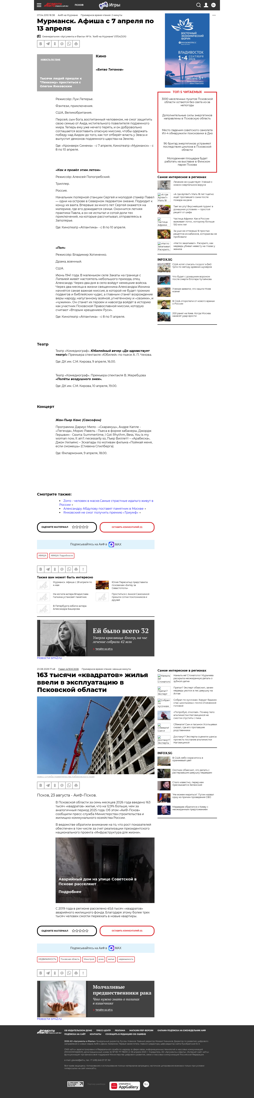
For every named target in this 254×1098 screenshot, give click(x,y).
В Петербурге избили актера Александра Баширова (69, 607)
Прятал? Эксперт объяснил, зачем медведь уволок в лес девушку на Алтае (193, 690)
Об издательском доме (78, 1030)
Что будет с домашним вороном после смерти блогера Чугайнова (192, 278)
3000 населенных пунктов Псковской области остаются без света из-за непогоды (187, 102)
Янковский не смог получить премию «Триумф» (100, 512)
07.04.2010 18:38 (46, 15)
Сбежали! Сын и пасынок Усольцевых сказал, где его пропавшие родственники (195, 727)
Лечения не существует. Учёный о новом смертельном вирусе (192, 183)
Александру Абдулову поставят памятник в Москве (103, 508)
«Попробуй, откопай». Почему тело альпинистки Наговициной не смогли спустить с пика (194, 715)
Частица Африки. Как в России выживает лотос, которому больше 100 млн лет (193, 221)
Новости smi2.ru (49, 658)
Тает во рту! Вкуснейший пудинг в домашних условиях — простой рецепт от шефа (193, 209)
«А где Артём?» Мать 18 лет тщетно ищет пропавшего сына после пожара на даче (193, 197)
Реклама (120, 1030)
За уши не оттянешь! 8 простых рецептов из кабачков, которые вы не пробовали (195, 233)
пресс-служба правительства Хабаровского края (65, 776)
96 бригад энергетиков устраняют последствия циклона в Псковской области (187, 146)
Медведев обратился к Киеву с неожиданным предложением (190, 808)
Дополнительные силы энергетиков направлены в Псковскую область (187, 117)
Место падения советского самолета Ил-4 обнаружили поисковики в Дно (187, 132)
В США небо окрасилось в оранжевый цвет (187, 759)
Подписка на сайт (75, 1034)
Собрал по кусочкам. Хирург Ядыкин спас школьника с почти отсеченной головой (195, 702)
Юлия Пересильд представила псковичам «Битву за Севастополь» (130, 585)
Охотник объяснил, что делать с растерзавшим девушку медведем (192, 771)
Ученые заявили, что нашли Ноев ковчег (191, 290)
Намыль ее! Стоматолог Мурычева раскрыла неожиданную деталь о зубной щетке (193, 678)
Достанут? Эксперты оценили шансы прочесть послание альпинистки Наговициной (195, 739)
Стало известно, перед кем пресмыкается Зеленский (188, 783)
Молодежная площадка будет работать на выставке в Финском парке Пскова (187, 161)
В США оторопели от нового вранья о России (193, 302)
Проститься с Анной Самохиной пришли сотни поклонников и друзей (130, 597)
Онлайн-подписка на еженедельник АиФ (181, 1030)
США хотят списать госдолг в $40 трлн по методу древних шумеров (192, 265)
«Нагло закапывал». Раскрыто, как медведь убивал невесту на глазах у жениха (194, 246)
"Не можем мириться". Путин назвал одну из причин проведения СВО (193, 796)
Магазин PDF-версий (141, 1030)
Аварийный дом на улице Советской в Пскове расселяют (97, 881)
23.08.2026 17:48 (46, 669)
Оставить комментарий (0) (127, 527)
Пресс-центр (103, 1030)
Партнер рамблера (96, 1084)
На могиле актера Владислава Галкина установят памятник (70, 595)
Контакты (95, 1034)
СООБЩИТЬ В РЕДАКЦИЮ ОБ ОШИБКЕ (125, 1034)
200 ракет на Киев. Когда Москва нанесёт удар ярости (191, 314)
